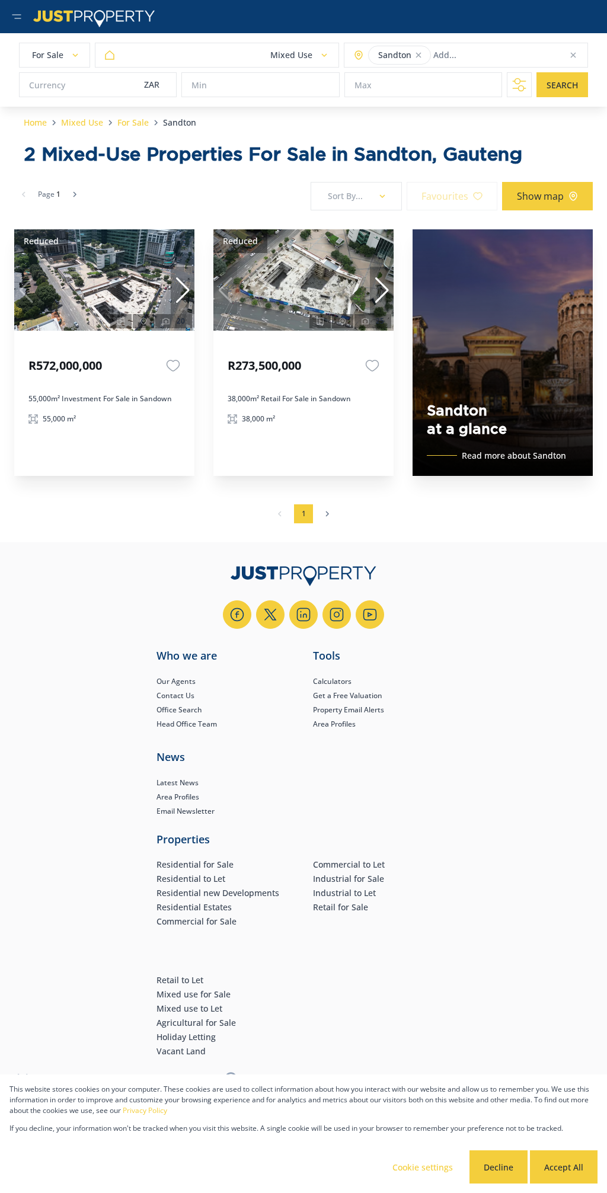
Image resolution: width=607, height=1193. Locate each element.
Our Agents (176, 681)
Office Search (179, 710)
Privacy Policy (145, 1110)
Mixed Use (82, 122)
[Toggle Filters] (519, 84)
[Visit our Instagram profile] (336, 614)
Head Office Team (186, 724)
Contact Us (175, 695)
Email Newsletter (185, 811)
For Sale (133, 122)
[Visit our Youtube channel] (370, 614)
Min (199, 85)
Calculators (332, 681)
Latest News (177, 783)
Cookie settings (422, 1167)
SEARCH (562, 85)
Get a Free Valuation (347, 695)
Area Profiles (334, 724)
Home (35, 122)
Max (363, 85)
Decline (498, 1167)
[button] (418, 55)
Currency (47, 85)
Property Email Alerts (348, 710)
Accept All (563, 1167)
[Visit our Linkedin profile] (303, 614)
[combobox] (479, 55)
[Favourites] (173, 366)
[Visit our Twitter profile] (270, 614)
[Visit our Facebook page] (237, 614)
